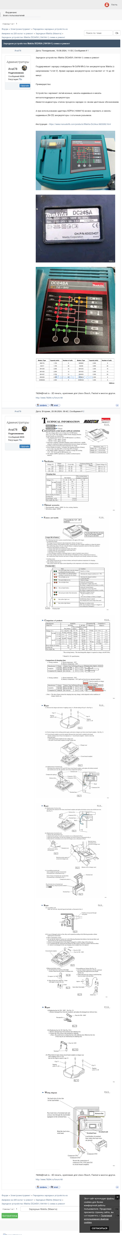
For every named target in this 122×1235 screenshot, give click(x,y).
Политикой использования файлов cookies (98, 1219)
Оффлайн (24, 85)
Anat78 (18, 50)
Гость (114, 4)
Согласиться (99, 1228)
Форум (5, 28)
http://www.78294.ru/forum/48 (49, 397)
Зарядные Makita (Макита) (48, 33)
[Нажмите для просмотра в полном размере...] (75, 160)
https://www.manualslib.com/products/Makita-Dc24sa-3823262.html (80, 124)
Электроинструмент (20, 28)
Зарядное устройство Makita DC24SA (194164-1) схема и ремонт (33, 37)
